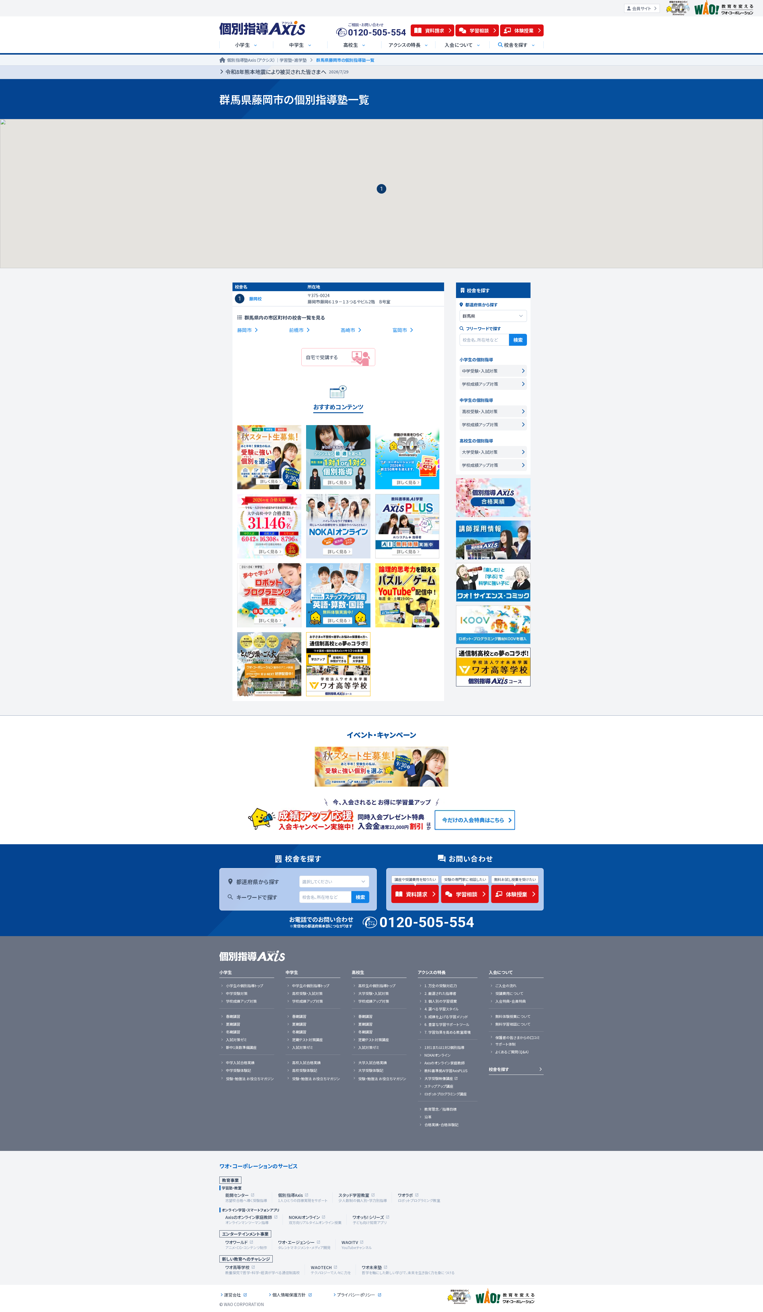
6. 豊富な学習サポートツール (446, 1024)
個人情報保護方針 (289, 1295)
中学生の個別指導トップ (310, 985)
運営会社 (232, 1295)
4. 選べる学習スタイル (441, 1009)
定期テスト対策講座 (307, 1039)
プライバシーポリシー (356, 1295)
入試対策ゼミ (236, 1039)
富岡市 (400, 330)
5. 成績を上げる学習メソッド (446, 1016)
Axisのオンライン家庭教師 (444, 1063)
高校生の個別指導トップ (377, 985)
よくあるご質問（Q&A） (512, 1051)
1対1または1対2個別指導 (444, 1047)
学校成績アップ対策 (241, 1001)
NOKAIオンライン (437, 1055)
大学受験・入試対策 (373, 993)
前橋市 (296, 330)
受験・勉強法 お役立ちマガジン (250, 1078)
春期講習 (233, 1016)
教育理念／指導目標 (440, 1109)
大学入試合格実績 (372, 1062)
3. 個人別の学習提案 (440, 1001)
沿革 (428, 1117)
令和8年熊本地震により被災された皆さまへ (286, 71)
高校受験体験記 (304, 1070)
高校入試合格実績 (306, 1062)
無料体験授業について (512, 1016)
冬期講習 (233, 1031)
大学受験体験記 (370, 1070)
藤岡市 (244, 330)
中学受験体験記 (238, 1070)
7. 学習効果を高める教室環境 (447, 1032)
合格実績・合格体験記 (441, 1124)
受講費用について (509, 993)
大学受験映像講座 (438, 1078)
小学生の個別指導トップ (244, 985)
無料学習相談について (512, 1024)
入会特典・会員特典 (510, 1001)
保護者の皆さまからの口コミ (517, 1037)
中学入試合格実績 (240, 1062)
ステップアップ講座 (438, 1086)
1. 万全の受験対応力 (440, 985)
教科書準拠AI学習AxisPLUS (445, 1070)
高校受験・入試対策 (307, 993)
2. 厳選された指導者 (440, 993)
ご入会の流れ (506, 985)
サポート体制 (505, 1044)
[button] (381, 189)
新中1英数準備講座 (241, 1047)
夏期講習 (233, 1024)
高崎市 (348, 330)
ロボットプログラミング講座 (445, 1094)
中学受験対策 (236, 993)
